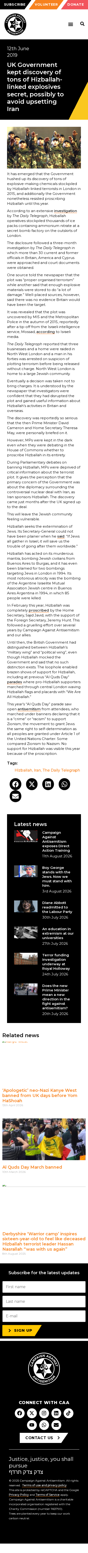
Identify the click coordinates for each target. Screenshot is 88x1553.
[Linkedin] (56, 1413)
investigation (65, 211)
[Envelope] (56, 1425)
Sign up (23, 1330)
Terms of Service (47, 1494)
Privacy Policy (19, 1494)
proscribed (39, 610)
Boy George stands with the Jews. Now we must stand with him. (57, 876)
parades (14, 682)
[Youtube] (32, 1425)
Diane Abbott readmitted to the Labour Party (57, 907)
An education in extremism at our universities (58, 933)
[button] (70, 24)
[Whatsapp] (44, 1425)
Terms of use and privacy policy (44, 1485)
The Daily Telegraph (61, 770)
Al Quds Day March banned (32, 1167)
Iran (37, 770)
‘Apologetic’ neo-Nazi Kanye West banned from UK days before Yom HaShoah (39, 1095)
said (61, 536)
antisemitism (29, 709)
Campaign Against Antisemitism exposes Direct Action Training (56, 841)
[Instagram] (44, 1413)
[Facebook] (20, 1413)
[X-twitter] (32, 1413)
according (45, 331)
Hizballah (23, 770)
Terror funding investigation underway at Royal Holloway (56, 962)
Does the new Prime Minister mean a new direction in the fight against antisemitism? (56, 996)
